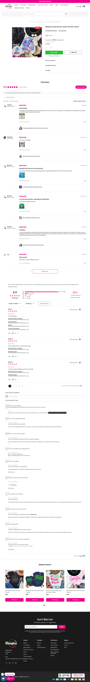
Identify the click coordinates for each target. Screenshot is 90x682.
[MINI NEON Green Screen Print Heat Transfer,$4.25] (35, 579)
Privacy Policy (54, 643)
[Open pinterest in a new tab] (16, 663)
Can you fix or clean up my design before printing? (15, 418)
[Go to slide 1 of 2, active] (44, 605)
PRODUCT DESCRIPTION (64, 61)
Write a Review (44, 303)
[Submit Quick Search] (66, 13)
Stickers (25, 661)
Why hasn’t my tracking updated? (11, 524)
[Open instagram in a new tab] (9, 663)
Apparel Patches (27, 647)
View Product (14, 599)
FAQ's (65, 647)
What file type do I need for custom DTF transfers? (15, 433)
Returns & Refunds (55, 649)
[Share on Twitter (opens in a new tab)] (15, 333)
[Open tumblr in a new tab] (13, 663)
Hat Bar (25, 652)
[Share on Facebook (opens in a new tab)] (13, 333)
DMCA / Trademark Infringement (55, 652)
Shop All (25, 643)
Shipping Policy (54, 647)
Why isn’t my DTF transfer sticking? (12, 461)
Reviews (52, 655)
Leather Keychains (27, 656)
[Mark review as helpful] (85, 122)
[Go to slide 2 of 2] (45, 605)
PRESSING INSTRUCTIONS (64, 66)
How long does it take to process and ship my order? (15, 509)
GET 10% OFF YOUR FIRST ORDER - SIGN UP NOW (45, 1)
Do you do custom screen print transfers (13, 405)
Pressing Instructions (69, 643)
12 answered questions (51, 30)
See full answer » (11, 472)
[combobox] (45, 14)
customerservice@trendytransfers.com (57, 412)
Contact (66, 645)
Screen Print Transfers (28, 649)
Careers (38, 645)
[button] (65, 40)
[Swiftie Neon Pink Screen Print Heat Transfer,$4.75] (75, 579)
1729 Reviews (16, 298)
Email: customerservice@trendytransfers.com (14, 657)
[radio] (45, 291)
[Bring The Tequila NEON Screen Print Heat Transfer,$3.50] (55, 579)
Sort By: (75, 101)
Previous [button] (17, 1)
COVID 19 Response (41, 647)
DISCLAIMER (64, 70)
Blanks (24, 654)
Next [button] (72, 1)
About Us (39, 643)
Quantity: (47, 44)
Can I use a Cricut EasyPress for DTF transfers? (14, 494)
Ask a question (62, 30)
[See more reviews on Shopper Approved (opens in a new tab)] (17, 333)
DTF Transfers (26, 645)
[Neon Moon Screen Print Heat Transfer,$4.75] (14, 579)
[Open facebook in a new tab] (6, 663)
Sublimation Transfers (28, 658)
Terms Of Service (54, 645)
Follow (6, 408)
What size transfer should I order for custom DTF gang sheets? (17, 539)
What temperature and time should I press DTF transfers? (16, 477)
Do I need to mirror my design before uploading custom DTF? (17, 448)
